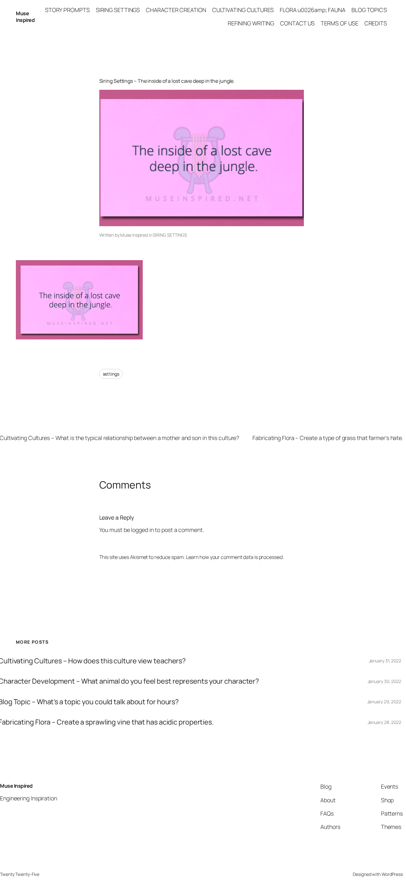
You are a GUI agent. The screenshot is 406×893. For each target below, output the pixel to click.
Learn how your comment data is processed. (235, 557)
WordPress (392, 874)
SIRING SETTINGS (170, 235)
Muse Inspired (25, 16)
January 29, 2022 (384, 702)
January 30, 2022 (384, 681)
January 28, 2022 (384, 722)
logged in (142, 530)
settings (111, 374)
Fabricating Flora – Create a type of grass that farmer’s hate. (327, 438)
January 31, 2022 (385, 661)
